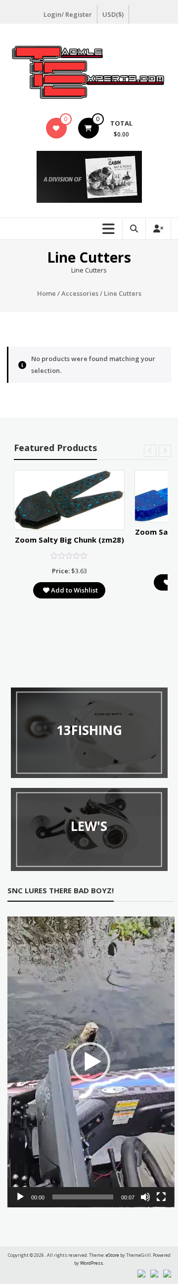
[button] (90, 1062)
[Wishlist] (56, 128)
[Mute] (145, 1197)
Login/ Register (68, 14)
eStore (112, 1255)
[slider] (83, 1196)
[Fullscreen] (161, 1197)
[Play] (20, 1197)
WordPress (91, 1263)
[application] (91, 1062)
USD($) (113, 14)
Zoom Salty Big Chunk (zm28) (69, 540)
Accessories (79, 293)
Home (46, 293)
